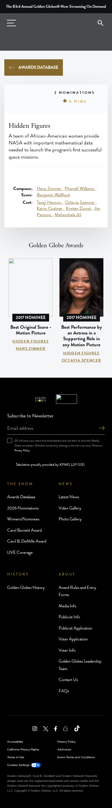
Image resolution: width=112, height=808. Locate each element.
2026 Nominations (22, 508)
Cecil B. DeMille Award (26, 541)
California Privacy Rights (23, 749)
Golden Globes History (26, 587)
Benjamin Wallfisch (53, 194)
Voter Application (73, 639)
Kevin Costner (50, 208)
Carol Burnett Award (24, 530)
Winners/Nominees (23, 519)
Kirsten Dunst (79, 208)
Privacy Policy (22, 450)
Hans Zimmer (49, 188)
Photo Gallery (70, 519)
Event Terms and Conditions (76, 757)
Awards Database (38, 67)
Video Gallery (70, 508)
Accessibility (15, 741)
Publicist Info (69, 617)
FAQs (64, 691)
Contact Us (68, 679)
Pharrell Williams (80, 188)
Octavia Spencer (80, 202)
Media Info (67, 606)
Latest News (69, 497)
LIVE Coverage (20, 552)
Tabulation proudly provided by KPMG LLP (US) (50, 464)
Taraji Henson (49, 202)
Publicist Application (75, 628)
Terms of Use (15, 757)
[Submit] (102, 428)
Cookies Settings (18, 765)
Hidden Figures (30, 341)
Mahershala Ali (68, 214)
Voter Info (67, 650)
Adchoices (64, 749)
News (66, 484)
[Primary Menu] (11, 23)
